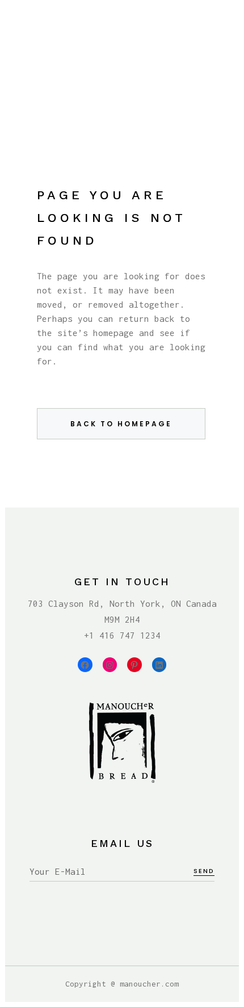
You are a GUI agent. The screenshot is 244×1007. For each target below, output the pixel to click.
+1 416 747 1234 (122, 635)
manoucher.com (149, 983)
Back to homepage (121, 424)
